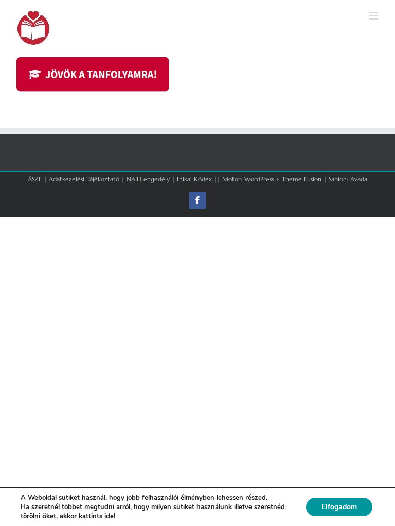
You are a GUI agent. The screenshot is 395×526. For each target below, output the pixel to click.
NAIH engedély (148, 179)
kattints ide (96, 516)
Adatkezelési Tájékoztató (84, 179)
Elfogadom (339, 507)
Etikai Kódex (194, 179)
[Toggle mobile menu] (374, 15)
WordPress (259, 179)
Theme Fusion (301, 179)
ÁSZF (35, 179)
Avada (358, 179)
